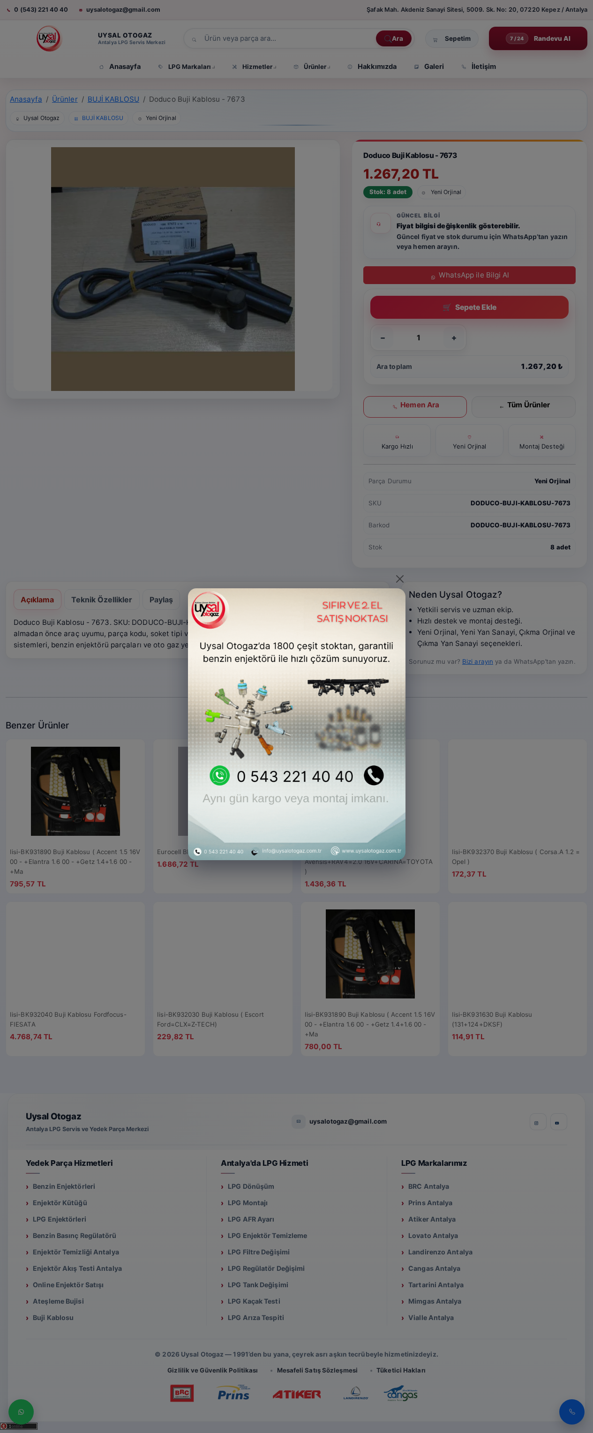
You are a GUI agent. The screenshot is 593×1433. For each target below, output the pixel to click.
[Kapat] (399, 579)
